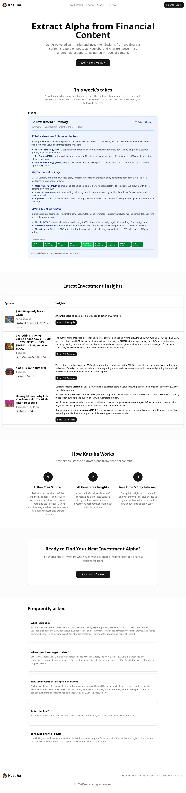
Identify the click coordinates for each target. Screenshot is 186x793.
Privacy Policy (128, 775)
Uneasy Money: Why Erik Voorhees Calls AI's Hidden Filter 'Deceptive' (33, 399)
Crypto (90, 5)
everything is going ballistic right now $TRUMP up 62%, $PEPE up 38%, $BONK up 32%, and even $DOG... (33, 342)
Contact (179, 775)
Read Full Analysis (66, 322)
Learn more (73, 253)
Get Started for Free (93, 63)
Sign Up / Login (173, 4)
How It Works (75, 5)
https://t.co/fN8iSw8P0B (31, 367)
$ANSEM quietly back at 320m (31, 313)
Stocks (100, 5)
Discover (113, 5)
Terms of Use (146, 775)
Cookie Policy (164, 775)
